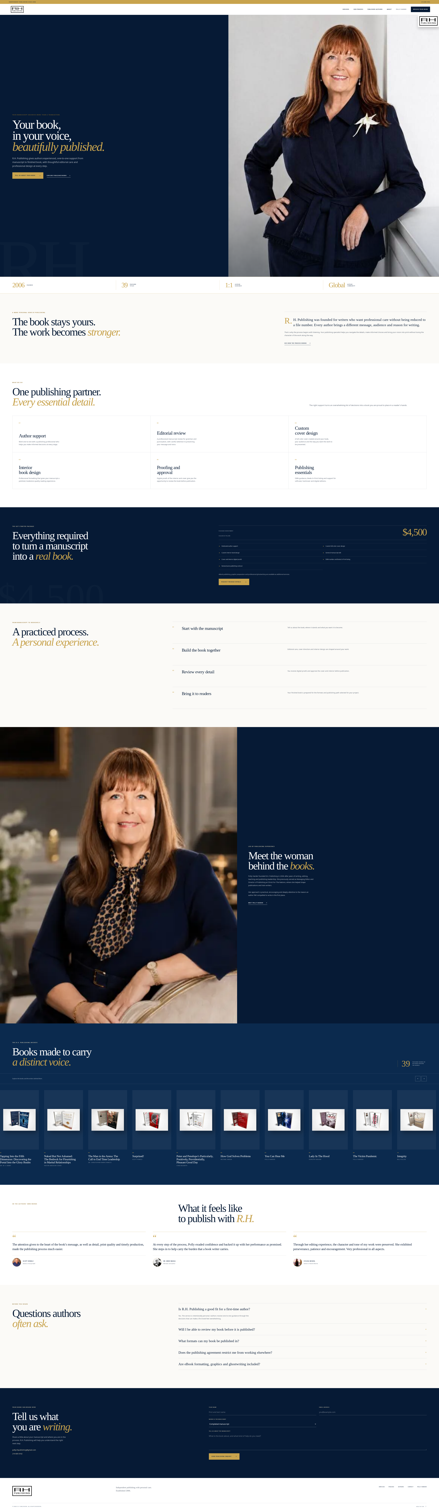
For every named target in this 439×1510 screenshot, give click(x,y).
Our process (358, 9)
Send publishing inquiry (221, 1456)
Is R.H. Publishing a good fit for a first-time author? (302, 1309)
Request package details (231, 582)
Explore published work (57, 175)
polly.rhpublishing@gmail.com (24, 1450)
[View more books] (424, 1078)
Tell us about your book (25, 175)
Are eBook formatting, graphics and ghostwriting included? (302, 1364)
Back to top (420, 1506)
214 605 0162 (425, 2)
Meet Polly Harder (255, 903)
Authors (401, 1486)
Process (391, 1486)
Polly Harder (401, 9)
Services (346, 9)
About (389, 9)
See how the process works (295, 343)
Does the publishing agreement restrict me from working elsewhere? (302, 1352)
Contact (410, 1486)
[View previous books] (417, 1078)
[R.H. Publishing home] (17, 9)
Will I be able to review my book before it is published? (302, 1329)
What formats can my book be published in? (302, 1341)
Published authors (375, 9)
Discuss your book (420, 9)
